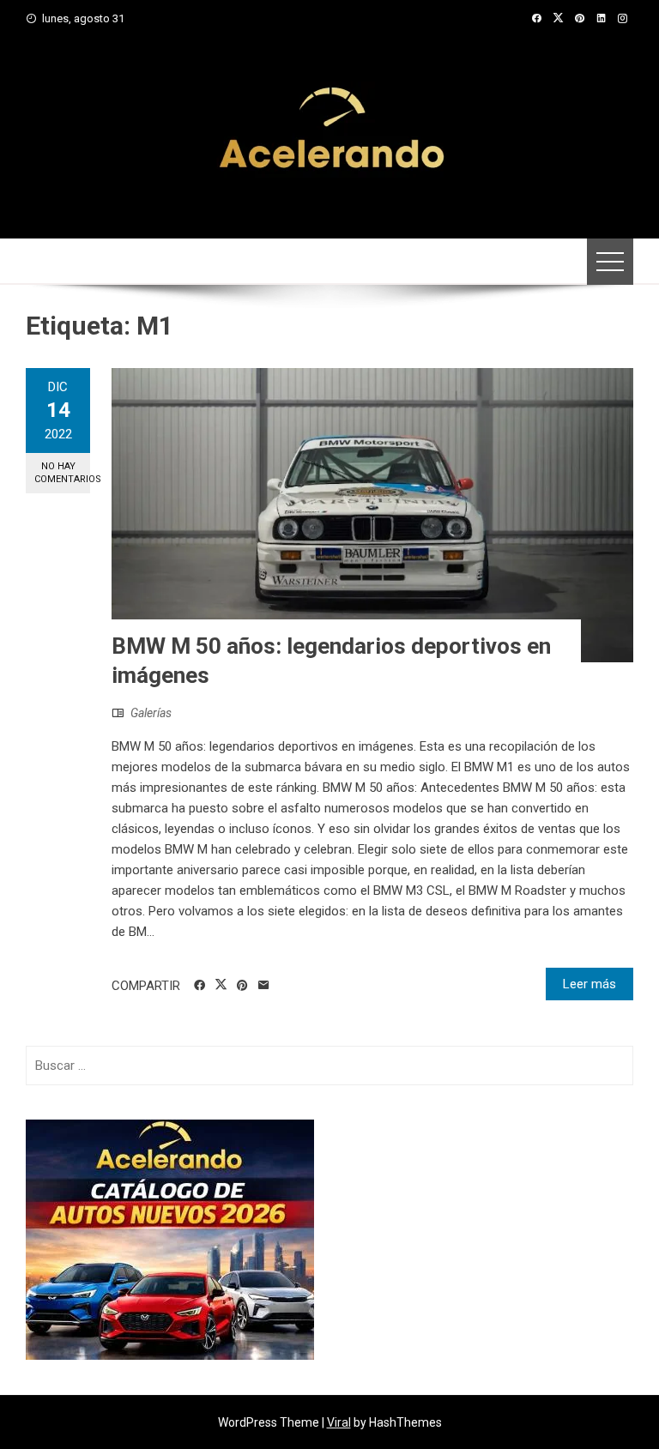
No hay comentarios (62, 473)
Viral (339, 1422)
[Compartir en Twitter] (221, 985)
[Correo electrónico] (264, 986)
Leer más (589, 984)
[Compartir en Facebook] (199, 986)
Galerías (151, 713)
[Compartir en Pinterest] (242, 986)
